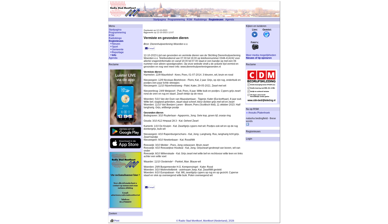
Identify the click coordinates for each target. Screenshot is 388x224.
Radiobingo (200, 19)
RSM (189, 19)
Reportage (118, 52)
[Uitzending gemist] (266, 36)
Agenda (229, 19)
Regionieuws (216, 19)
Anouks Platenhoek (259, 112)
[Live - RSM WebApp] (254, 36)
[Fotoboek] (255, 49)
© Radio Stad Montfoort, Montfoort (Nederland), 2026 (205, 220)
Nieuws (116, 43)
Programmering (176, 19)
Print (116, 220)
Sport (115, 46)
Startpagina (159, 19)
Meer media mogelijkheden (261, 55)
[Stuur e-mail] (149, 49)
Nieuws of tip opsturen (259, 58)
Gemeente (117, 49)
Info (114, 55)
